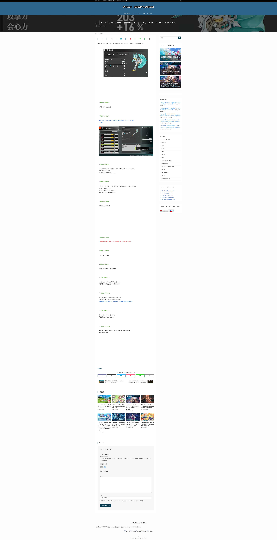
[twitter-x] (181, 1)
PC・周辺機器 (165, 172)
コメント (102, 476)
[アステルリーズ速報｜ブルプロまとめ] (138, 7)
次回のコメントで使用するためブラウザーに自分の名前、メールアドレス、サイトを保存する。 (123, 500)
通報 (105, 467)
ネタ (163, 157)
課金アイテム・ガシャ (167, 160)
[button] (102, 39)
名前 (101, 495)
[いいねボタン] (102, 464)
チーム (163, 175)
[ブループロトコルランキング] (164, 211)
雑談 (100, 368)
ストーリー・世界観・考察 (168, 166)
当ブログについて (166, 178)
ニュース (164, 142)
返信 (102, 467)
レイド (163, 148)
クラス (163, 154)
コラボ (163, 169)
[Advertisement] (126, 89)
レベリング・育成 (166, 139)
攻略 (163, 151)
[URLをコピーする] (149, 39)
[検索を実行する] (179, 38)
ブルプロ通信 (165, 163)
